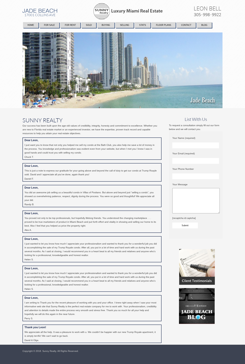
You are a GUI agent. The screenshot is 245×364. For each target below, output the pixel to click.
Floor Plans (163, 25)
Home (31, 25)
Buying (106, 25)
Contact (186, 25)
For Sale (49, 25)
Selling (124, 25)
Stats (142, 25)
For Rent (70, 25)
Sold (89, 25)
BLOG (204, 25)
